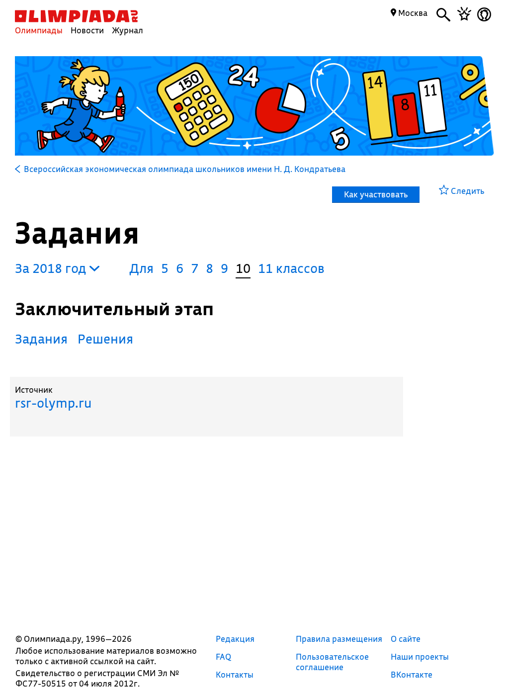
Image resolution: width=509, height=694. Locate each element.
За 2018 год (52, 268)
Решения (105, 339)
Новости (87, 30)
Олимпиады (39, 30)
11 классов (291, 268)
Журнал (127, 30)
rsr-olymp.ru (53, 403)
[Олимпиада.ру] (76, 16)
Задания (41, 339)
